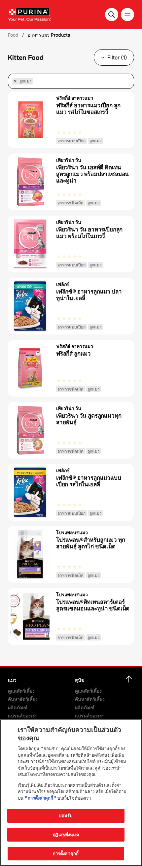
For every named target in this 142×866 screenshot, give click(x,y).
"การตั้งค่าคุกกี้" (40, 798)
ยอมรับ (66, 815)
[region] (71, 792)
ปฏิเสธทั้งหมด (66, 834)
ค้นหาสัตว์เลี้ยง (22, 699)
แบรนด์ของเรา (22, 715)
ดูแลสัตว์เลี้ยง (21, 691)
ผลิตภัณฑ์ (17, 707)
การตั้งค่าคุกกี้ (66, 853)
